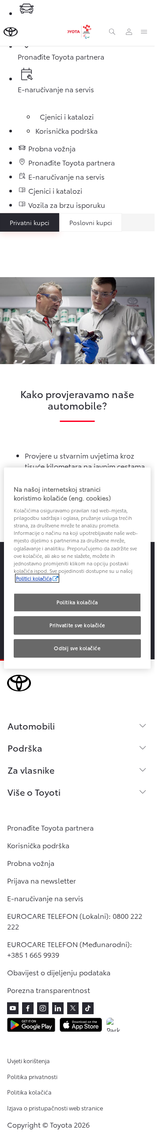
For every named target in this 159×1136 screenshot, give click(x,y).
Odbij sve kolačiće (77, 647)
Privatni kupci (29, 222)
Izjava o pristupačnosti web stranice (55, 1108)
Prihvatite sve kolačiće (77, 624)
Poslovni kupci (90, 222)
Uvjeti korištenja (28, 1061)
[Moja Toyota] (129, 32)
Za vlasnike (31, 769)
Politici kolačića (34, 578)
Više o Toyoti (34, 791)
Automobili (31, 725)
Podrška (25, 747)
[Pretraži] (112, 32)
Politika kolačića (29, 1092)
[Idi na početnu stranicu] (11, 32)
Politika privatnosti (32, 1076)
